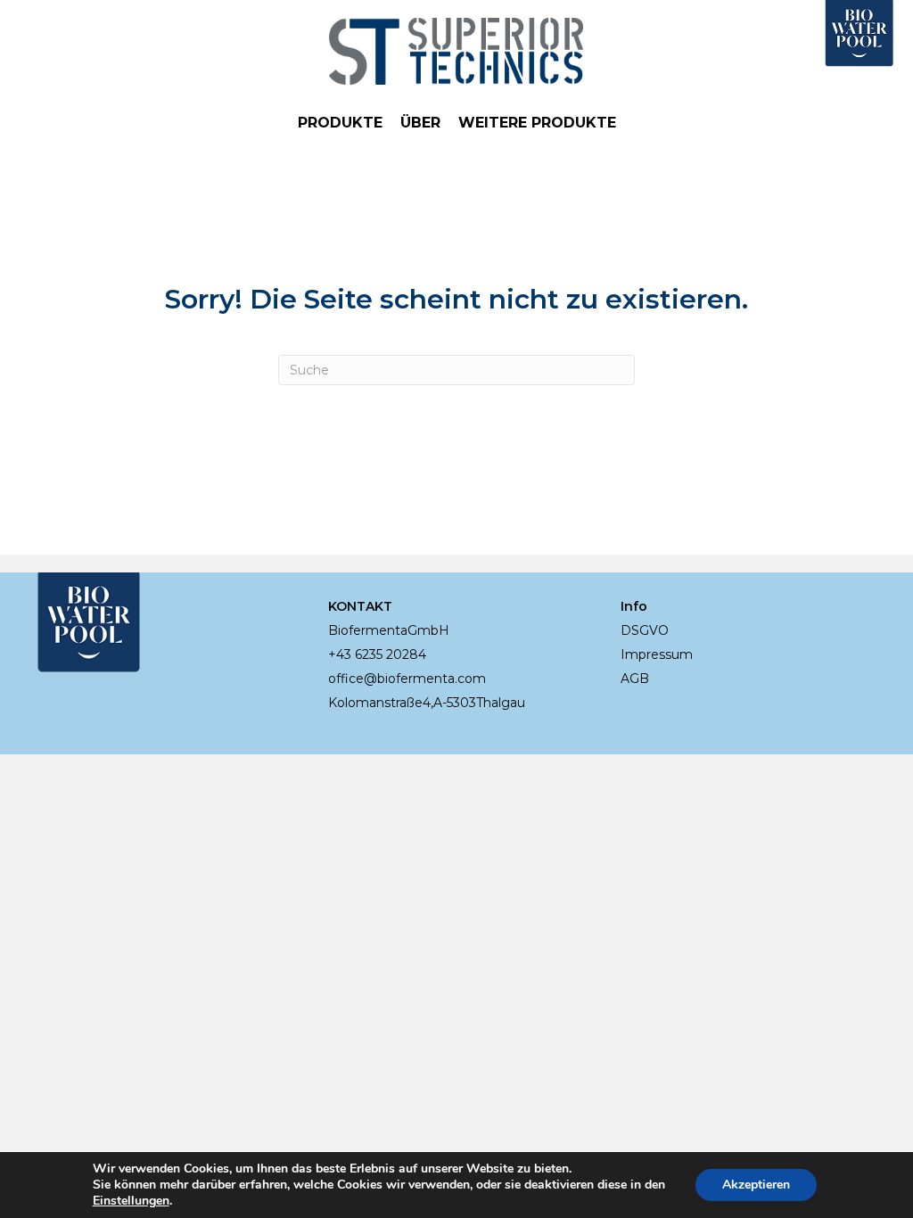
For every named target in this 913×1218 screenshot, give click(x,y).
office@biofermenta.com (407, 679)
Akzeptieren (756, 1184)
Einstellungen (131, 1201)
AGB (635, 679)
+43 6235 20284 (377, 654)
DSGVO (645, 630)
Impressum (657, 654)
